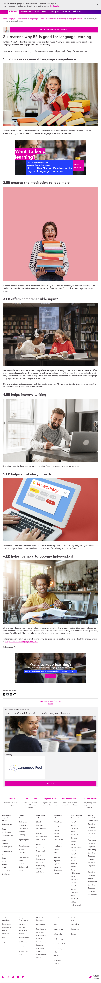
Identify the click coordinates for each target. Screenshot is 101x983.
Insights (55, 11)
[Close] (98, 5)
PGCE (55, 852)
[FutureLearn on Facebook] (4, 976)
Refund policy (58, 934)
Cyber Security (41, 851)
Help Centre (75, 929)
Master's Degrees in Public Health (75, 870)
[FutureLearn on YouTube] (17, 976)
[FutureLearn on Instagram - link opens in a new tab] (8, 976)
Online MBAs (57, 822)
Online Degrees (7, 847)
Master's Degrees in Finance (74, 879)
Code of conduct (59, 944)
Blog (3, 942)
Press (45, 11)
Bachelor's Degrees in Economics (91, 856)
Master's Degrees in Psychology (75, 825)
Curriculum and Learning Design (27, 19)
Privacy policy (58, 929)
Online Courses (7, 824)
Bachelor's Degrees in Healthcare (91, 827)
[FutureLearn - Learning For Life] (93, 976)
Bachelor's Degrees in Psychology (92, 837)
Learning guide (24, 937)
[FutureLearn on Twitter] (12, 976)
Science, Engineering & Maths (23, 867)
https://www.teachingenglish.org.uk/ (21, 641)
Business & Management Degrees (57, 870)
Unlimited (22, 947)
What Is (77, 11)
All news (13, 11)
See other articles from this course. (54, 29)
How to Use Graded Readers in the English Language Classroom (60, 19)
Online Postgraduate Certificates (6, 871)
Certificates (23, 942)
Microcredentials (7, 835)
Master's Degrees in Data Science (76, 847)
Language (12, 19)
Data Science (40, 840)
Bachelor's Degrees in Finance (91, 865)
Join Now (50, 783)
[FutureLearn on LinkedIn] (22, 976)
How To (66, 11)
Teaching (22, 835)
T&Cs (55, 924)
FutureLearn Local (30, 11)
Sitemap (56, 955)
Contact (73, 934)
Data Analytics (41, 828)
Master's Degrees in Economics (74, 889)
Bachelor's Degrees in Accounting (92, 846)
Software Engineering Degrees (57, 860)
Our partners (40, 924)
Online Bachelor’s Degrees (5, 861)
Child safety (75, 924)
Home (5, 19)
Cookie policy (58, 939)
